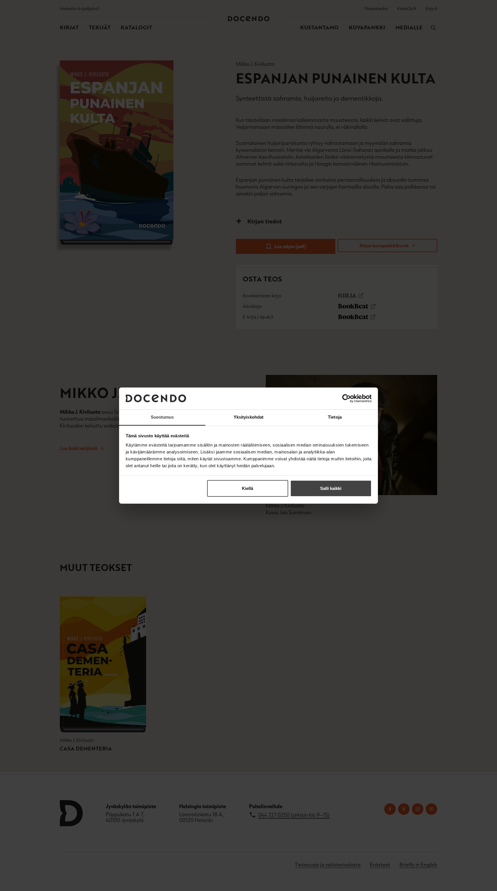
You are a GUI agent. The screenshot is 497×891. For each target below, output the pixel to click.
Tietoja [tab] (335, 417)
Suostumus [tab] (162, 417)
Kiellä (247, 488)
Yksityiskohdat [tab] (248, 417)
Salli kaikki (330, 488)
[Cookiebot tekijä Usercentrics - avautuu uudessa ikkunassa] (346, 398)
